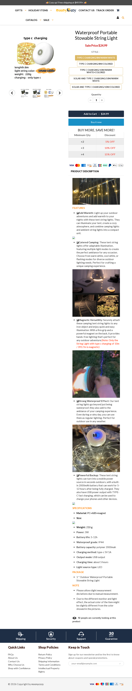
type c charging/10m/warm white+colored (96, 71)
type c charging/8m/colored (96, 64)
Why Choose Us (16, 664)
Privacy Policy (45, 657)
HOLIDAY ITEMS (38, 10)
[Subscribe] (120, 663)
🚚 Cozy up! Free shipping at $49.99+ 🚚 (66, 2)
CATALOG (31, 19)
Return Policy (45, 654)
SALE (46, 19)
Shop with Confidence (19, 668)
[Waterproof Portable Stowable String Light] (36, 57)
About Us (13, 657)
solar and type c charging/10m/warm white (96, 79)
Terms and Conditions (49, 664)
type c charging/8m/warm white (96, 57)
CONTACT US (86, 10)
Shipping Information (48, 661)
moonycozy (37, 684)
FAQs (11, 654)
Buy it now (96, 122)
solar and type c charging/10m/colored (96, 87)
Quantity (96, 94)
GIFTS (18, 10)
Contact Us (14, 661)
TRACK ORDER (105, 10)
